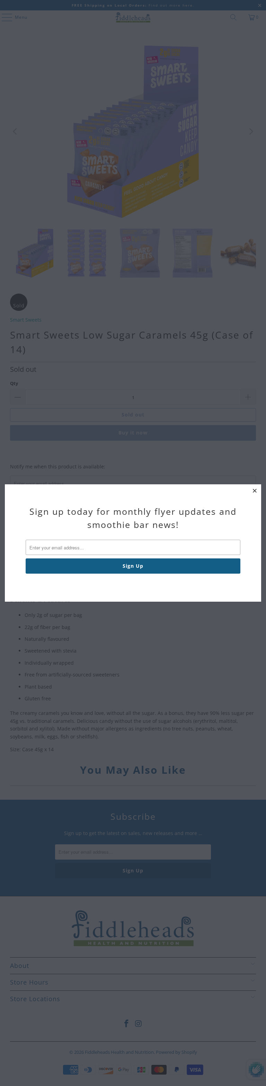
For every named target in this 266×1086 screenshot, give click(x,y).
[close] (255, 490)
